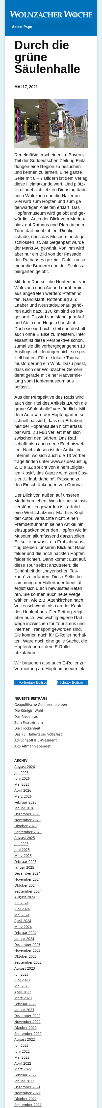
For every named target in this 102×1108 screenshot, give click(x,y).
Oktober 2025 (25, 826)
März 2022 (23, 1069)
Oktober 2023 (25, 956)
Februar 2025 (25, 861)
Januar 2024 (24, 938)
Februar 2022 (25, 1075)
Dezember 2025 (27, 814)
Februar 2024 (25, 932)
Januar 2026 (24, 808)
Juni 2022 (22, 1051)
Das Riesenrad (26, 716)
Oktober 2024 (25, 885)
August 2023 (24, 968)
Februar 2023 (25, 1004)
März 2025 (23, 855)
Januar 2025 (24, 867)
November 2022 (27, 1021)
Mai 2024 (21, 915)
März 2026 (23, 796)
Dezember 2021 (27, 1087)
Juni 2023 (22, 980)
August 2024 (24, 897)
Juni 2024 (22, 909)
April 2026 (22, 790)
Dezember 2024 (27, 873)
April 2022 (22, 1063)
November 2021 (27, 1093)
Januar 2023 (24, 1009)
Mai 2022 (21, 1057)
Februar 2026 (25, 802)
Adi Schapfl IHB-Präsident (35, 740)
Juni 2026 (22, 778)
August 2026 (24, 766)
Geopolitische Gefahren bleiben (40, 704)
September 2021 (28, 1104)
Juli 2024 (21, 903)
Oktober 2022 (25, 1027)
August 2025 (24, 837)
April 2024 (22, 920)
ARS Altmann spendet (32, 746)
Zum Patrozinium (28, 722)
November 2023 (27, 950)
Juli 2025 (21, 843)
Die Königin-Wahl (28, 710)
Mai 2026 (21, 784)
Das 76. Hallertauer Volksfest (38, 734)
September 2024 (28, 891)
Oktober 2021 (25, 1098)
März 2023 (23, 998)
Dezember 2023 (27, 944)
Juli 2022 (21, 1045)
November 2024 (27, 879)
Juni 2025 (22, 849)
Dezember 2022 (27, 1015)
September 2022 (28, 1033)
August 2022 (24, 1039)
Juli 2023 (21, 974)
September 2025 (28, 832)
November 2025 (27, 820)
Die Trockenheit (27, 728)
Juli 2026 (21, 772)
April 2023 (22, 992)
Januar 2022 (24, 1081)
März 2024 (23, 926)
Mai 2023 (21, 986)
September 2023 (28, 962)
